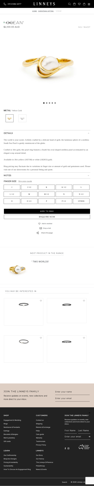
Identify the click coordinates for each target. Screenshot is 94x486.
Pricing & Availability (11, 462)
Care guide (40, 434)
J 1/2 (29, 187)
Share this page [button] (47, 233)
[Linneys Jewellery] (44, 4)
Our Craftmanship (10, 455)
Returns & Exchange (43, 427)
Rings (6, 424)
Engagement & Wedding (12, 420)
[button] (39, 223)
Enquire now (47, 217)
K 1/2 (64, 187)
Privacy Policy (41, 445)
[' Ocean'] (49, 63)
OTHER (81, 201)
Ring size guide (25, 181)
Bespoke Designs (10, 459)
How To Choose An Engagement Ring (17, 469)
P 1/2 (64, 201)
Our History (40, 459)
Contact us (40, 420)
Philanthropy (40, 466)
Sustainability (8, 466)
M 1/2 (46, 194)
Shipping (39, 424)
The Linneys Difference (44, 462)
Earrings (6, 431)
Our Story (39, 455)
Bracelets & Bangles (11, 434)
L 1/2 (12, 194)
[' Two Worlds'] (17, 269)
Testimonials (40, 441)
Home (34, 11)
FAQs (38, 431)
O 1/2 (29, 201)
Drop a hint (47, 228)
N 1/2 (81, 194)
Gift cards (7, 441)
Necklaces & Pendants (12, 427)
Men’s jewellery (9, 438)
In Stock (9, 23)
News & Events (41, 469)
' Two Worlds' (40, 261)
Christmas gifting (46, 11)
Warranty (39, 438)
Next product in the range (47, 253)
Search (64, 482)
